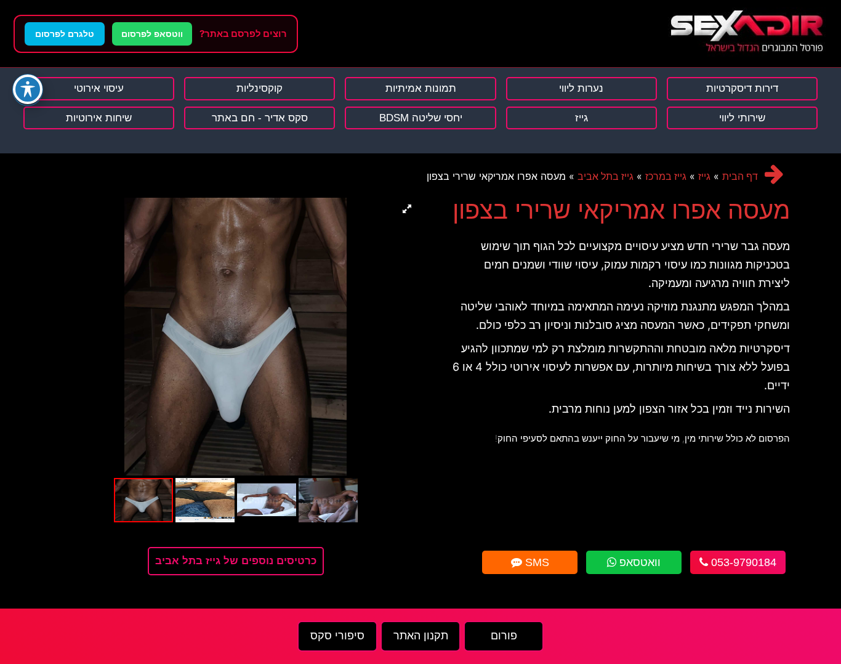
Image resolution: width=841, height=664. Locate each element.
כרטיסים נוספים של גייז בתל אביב (235, 561)
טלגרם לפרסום (64, 34)
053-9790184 (742, 562)
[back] (774, 174)
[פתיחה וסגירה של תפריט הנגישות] (27, 89)
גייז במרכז (665, 176)
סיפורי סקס (337, 636)
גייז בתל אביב (605, 176)
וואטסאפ (638, 562)
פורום (504, 636)
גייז (704, 176)
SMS (535, 562)
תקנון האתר (420, 636)
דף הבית (740, 176)
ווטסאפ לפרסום (152, 34)
